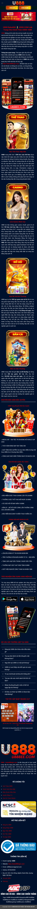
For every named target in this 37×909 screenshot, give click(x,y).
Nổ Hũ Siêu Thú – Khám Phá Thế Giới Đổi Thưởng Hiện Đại (18, 724)
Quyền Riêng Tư (7, 795)
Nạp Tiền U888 (7, 831)
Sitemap (5, 881)
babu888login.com (11, 762)
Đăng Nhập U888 (8, 828)
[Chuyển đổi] (3, 649)
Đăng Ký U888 (7, 825)
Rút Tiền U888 (7, 834)
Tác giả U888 (7, 878)
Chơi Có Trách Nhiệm (9, 798)
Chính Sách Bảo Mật (9, 789)
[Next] (34, 719)
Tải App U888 (7, 837)
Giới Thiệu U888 (7, 786)
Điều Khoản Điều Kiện (9, 792)
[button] (2, 3)
